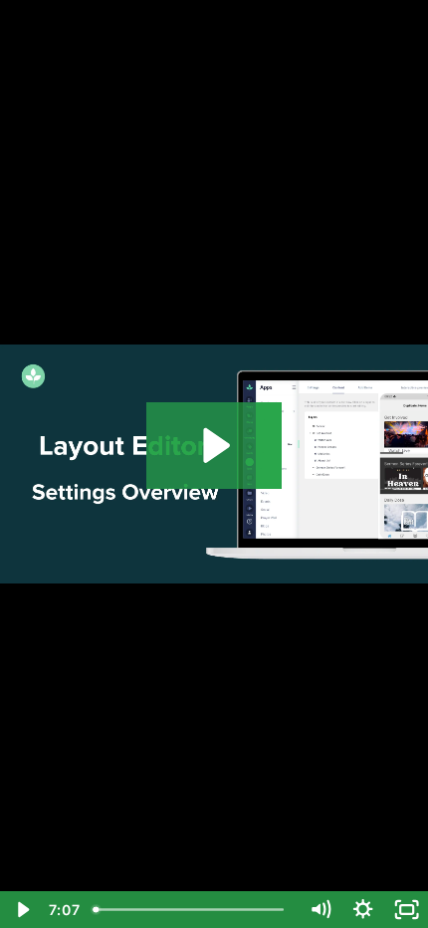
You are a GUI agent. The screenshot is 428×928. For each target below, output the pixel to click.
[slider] (193, 909)
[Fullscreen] (406, 909)
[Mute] (320, 909)
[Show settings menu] (362, 909)
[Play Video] (21, 909)
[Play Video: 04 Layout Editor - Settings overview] (213, 445)
